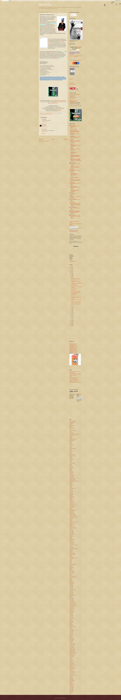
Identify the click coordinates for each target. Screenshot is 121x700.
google (70, 578)
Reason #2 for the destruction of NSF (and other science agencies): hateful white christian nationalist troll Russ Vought (75, 204)
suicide (70, 677)
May (72, 313)
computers (70, 512)
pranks (70, 636)
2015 (71, 271)
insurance (70, 594)
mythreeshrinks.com (54, 103)
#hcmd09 (70, 423)
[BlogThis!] (58, 113)
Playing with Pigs (73, 290)
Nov (71, 305)
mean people (71, 601)
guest (70, 579)
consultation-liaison (72, 514)
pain (70, 619)
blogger (70, 493)
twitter (70, 685)
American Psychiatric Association (74, 381)
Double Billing (71, 440)
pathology (70, 625)
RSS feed (59, 100)
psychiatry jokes (71, 649)
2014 (71, 272)
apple (70, 483)
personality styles (71, 626)
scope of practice (71, 665)
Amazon (59, 110)
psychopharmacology (72, 653)
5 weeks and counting (73, 193)
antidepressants (71, 478)
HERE (72, 242)
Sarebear (43, 124)
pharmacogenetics (71, 630)
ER (69, 446)
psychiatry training (71, 650)
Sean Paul (43, 129)
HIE (70, 449)
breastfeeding (71, 501)
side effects (71, 668)
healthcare (70, 582)
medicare (70, 607)
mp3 (58, 101)
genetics (70, 573)
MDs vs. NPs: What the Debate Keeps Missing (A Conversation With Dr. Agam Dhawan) (75, 216)
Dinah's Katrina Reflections (73, 377)
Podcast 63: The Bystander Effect (75, 301)
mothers (70, 614)
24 (69, 429)
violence (70, 689)
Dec (71, 277)
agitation (70, 471)
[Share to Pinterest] (60, 113)
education (70, 543)
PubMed (70, 376)
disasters (70, 536)
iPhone (70, 588)
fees (70, 560)
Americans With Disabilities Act (73, 434)
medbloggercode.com (72, 261)
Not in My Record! (73, 294)
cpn (69, 519)
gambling (70, 570)
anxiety (70, 482)
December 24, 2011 (44, 121)
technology (49, 114)
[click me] (69, 45)
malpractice (71, 600)
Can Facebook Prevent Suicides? (75, 291)
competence (71, 511)
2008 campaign (71, 428)
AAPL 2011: (71, 349)
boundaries (70, 499)
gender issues (71, 571)
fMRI (70, 555)
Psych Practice (72, 169)
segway (70, 666)
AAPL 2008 (71, 346)
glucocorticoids (71, 577)
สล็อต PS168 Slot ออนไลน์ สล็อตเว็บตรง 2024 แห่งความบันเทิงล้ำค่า (75, 137)
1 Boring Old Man (73, 125)
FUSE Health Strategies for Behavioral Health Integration (74, 131)
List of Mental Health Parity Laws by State (75, 382)
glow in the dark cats (72, 576)
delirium (70, 529)
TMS (70, 460)
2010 (71, 320)
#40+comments (71, 422)
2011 (71, 276)
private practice (71, 643)
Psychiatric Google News (72, 375)
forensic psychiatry (72, 564)
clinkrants (70, 507)
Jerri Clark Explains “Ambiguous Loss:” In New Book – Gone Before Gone (75, 167)
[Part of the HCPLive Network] (74, 90)
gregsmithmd (72, 136)
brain (42, 114)
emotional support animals (73, 548)
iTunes (52, 100)
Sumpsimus (72, 192)
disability (70, 535)
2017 (71, 268)
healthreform (71, 583)
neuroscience (71, 618)
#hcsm (70, 424)
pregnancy (70, 637)
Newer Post (41, 139)
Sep (71, 308)
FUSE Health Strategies (72, 101)
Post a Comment (43, 133)
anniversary (71, 476)
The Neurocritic (72, 202)
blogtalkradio (71, 496)
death (70, 525)
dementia (70, 530)
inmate (70, 590)
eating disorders (71, 542)
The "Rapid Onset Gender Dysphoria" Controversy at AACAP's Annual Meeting (75, 180)
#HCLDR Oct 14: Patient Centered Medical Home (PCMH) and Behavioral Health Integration (75, 141)
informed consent (71, 589)
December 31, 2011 (44, 131)
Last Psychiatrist (72, 152)
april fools (70, 484)
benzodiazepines (71, 488)
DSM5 (70, 437)
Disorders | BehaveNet (73, 129)
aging (70, 470)
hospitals (70, 585)
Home (53, 139)
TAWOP (71, 195)
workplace (70, 691)
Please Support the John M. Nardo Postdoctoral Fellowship (74, 126)
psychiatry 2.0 (71, 648)
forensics (70, 565)
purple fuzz (71, 656)
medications (71, 608)
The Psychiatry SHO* (73, 207)
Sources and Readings (72, 84)
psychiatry (70, 647)
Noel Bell (43, 119)
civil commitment (71, 506)
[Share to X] (59, 113)
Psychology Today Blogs (74, 177)
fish (69, 561)
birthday (70, 490)
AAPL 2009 (71, 347)
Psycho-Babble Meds (73, 173)
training (70, 683)
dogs (70, 537)
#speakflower (71, 425)
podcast (45, 114)
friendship (70, 567)
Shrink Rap (45, 4)
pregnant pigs (71, 638)
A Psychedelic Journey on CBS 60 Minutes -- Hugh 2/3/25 (74, 174)
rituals (70, 661)
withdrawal (70, 690)
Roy (70, 96)
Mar (71, 316)
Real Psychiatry (72, 182)
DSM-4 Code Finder (72, 372)
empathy (70, 549)
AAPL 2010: (71, 348)
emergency (71, 547)
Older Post (66, 139)
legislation (70, 597)
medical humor (71, 606)
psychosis (70, 654)
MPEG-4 (63, 101)
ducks (70, 541)
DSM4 (70, 436)
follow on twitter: (73, 95)
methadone (71, 612)
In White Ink (72, 144)
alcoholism (70, 472)
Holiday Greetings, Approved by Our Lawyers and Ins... (76, 293)
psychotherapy (71, 655)
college (70, 508)
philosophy (70, 631)
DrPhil (70, 441)
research (70, 660)
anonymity (70, 477)
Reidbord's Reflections (73, 186)
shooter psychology (72, 667)
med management (71, 602)
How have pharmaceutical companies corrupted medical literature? (75, 212)
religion (70, 659)
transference (71, 684)
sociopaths (70, 673)
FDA (70, 447)
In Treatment (71, 454)
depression (70, 531)
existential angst (71, 553)
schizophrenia (71, 662)
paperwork (70, 620)
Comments (72, 15)
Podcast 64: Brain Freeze (74, 285)
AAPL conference (71, 430)
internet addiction (71, 595)
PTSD (70, 458)
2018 (71, 267)
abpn (70, 465)
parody (70, 624)
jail (69, 596)
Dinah (70, 95)
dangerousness (71, 524)
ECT (70, 442)
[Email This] (57, 113)
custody (70, 523)
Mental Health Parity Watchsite (73, 100)
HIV (70, 453)
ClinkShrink (71, 97)
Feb (71, 317)
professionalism (71, 644)
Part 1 (74, 346)
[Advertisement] (72, 333)
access (70, 466)
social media (71, 671)
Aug (71, 309)
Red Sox (70, 459)
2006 (71, 325)
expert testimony (71, 554)
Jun (71, 312)
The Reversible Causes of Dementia (76, 302)
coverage (70, 518)
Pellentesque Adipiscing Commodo (75, 156)
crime (70, 520)
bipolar (70, 489)
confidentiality (71, 513)
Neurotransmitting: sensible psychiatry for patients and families (75, 155)
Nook (78, 48)
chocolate (70, 505)
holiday (70, 584)
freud (70, 566)
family (70, 559)
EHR (70, 443)
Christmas (70, 435)
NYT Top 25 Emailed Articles (73, 378)
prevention (70, 641)
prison (47, 114)
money (70, 613)
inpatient (70, 591)
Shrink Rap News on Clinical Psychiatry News (74, 191)
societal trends (71, 672)
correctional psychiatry (72, 517)
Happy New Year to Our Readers (75, 278)
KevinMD (71, 148)
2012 (71, 275)
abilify (70, 464)
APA (70, 431)
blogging (70, 494)
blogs (70, 495)
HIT (69, 452)
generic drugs (71, 572)
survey (70, 678)
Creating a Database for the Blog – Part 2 (75, 196)
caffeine (70, 502)
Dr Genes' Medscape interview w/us (74, 371)
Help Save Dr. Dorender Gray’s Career (75, 163)
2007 (71, 324)
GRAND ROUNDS (71, 448)
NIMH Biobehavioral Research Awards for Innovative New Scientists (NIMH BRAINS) (75, 160)
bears (70, 487)
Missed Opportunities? (74, 288)
